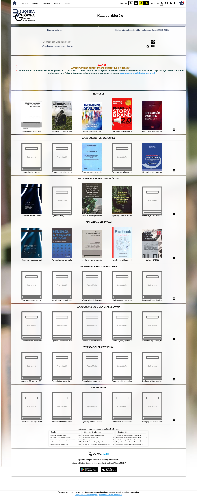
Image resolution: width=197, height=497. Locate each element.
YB (141, 3)
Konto (67, 3)
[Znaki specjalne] (153, 46)
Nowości (35, 3)
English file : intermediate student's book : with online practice (135, 442)
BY (146, 3)
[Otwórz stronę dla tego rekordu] (32, 115)
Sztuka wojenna (55, 442)
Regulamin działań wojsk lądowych (60, 437)
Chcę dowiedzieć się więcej (86, 495)
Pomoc (57, 3)
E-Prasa (24, 3)
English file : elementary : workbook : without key (131, 444)
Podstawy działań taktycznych (59, 444)
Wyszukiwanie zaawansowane (53, 46)
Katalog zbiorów (54, 30)
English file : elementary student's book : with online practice (101, 444)
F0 (162, 3)
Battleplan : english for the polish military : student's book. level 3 (136, 439)
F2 (172, 3)
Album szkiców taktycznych (58, 435)
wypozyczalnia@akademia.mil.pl (137, 73)
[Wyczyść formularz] (147, 46)
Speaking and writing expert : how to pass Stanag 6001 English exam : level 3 (140, 435)
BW (136, 3)
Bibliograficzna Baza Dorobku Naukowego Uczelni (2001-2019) (142, 30)
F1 (166, 3)
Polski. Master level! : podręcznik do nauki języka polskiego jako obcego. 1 (106, 442)
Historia (46, 3)
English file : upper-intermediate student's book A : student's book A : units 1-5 (140, 437)
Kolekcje (70, 46)
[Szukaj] (153, 42)
